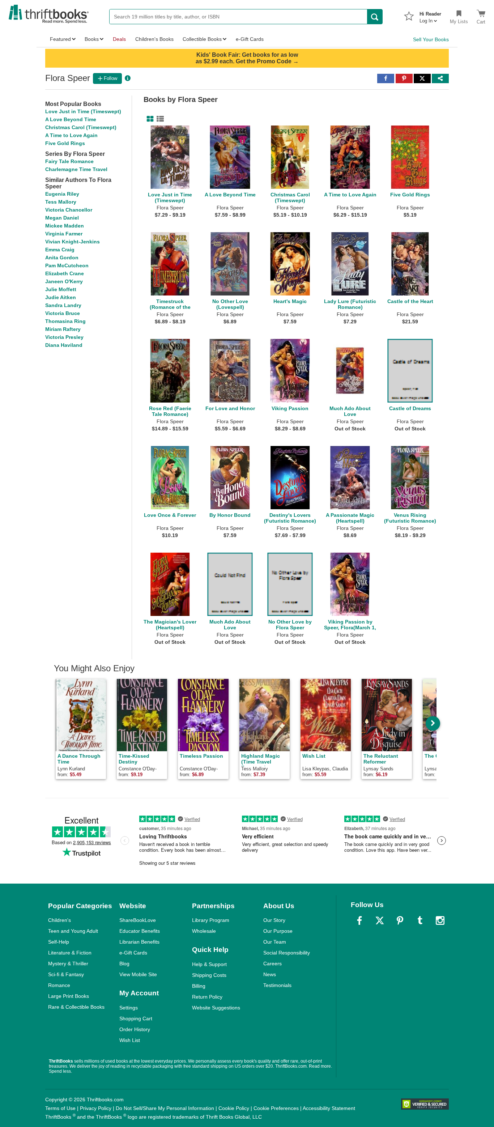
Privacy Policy (95, 1108)
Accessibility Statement (329, 1108)
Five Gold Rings (65, 143)
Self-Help (58, 942)
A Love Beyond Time (70, 119)
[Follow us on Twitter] (379, 920)
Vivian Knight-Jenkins (72, 241)
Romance (59, 985)
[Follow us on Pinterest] (400, 920)
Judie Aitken (60, 297)
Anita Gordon (61, 257)
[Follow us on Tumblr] (420, 920)
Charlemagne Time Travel (76, 169)
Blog (124, 963)
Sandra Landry (63, 305)
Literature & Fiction (69, 953)
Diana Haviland (63, 345)
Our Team (274, 942)
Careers (272, 963)
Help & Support (209, 964)
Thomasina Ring (65, 321)
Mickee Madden (64, 226)
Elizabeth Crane (64, 273)
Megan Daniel (62, 218)
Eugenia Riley (62, 194)
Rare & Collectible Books (76, 1007)
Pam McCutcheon (67, 265)
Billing (198, 986)
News (269, 974)
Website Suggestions (216, 1008)
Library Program (210, 920)
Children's (59, 920)
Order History (134, 1029)
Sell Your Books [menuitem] (431, 39)
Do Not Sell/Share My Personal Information (165, 1108)
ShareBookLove (137, 920)
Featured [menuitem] (60, 39)
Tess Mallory (60, 202)
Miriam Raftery (63, 329)
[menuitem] (430, 15)
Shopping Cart (135, 1018)
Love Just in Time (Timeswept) (83, 111)
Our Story (274, 920)
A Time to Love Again (71, 135)
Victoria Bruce (62, 313)
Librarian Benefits (139, 942)
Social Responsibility (286, 953)
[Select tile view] (159, 119)
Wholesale (204, 931)
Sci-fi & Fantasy (66, 974)
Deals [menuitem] (119, 39)
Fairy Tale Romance (69, 161)
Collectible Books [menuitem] (202, 39)
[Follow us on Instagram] (440, 920)
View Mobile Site (138, 974)
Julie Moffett (60, 289)
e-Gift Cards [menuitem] (250, 39)
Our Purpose (278, 931)
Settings (128, 1008)
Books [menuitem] (92, 39)
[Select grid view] (149, 119)
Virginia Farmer (63, 234)
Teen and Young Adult (73, 931)
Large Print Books (68, 996)
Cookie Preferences (276, 1108)
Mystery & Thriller (68, 963)
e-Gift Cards (133, 953)
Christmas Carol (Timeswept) (80, 127)
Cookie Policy (233, 1108)
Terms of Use (60, 1108)
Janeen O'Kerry (64, 281)
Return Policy (207, 997)
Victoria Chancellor (68, 210)
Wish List (129, 1040)
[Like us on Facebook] (359, 920)
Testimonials (277, 985)
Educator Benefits (139, 931)
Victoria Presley (64, 337)
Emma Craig (59, 249)
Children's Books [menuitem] (154, 39)
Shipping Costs (209, 975)
